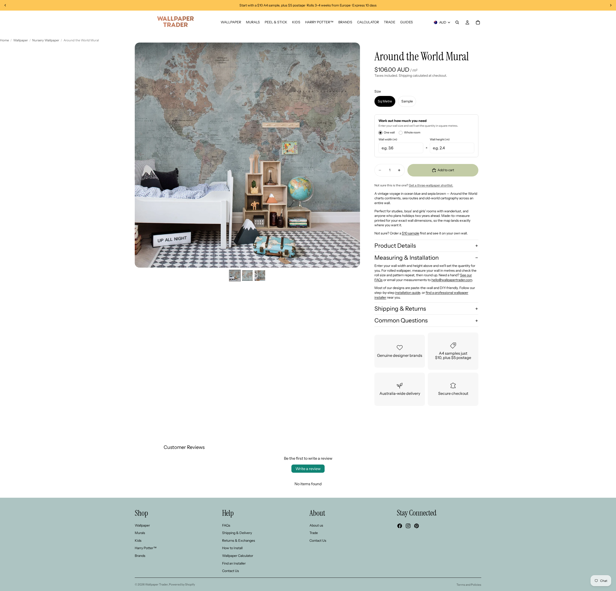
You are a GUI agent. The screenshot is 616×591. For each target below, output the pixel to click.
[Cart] (478, 22)
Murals (140, 533)
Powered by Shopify (182, 584)
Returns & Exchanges (238, 540)
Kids (138, 540)
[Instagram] (408, 526)
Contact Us (230, 571)
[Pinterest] (416, 526)
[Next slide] (610, 5)
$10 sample (410, 233)
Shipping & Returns (400, 308)
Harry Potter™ (146, 548)
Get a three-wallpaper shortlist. (431, 185)
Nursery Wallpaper (45, 40)
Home (4, 40)
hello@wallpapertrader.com (451, 280)
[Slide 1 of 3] (235, 275)
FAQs (226, 525)
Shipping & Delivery (237, 533)
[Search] (457, 22)
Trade (313, 533)
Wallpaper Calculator (237, 555)
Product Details (395, 245)
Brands (140, 555)
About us (316, 525)
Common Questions (401, 320)
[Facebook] (400, 526)
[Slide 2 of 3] (247, 275)
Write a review (308, 468)
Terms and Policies (468, 584)
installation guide (407, 292)
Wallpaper (20, 40)
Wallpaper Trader (156, 584)
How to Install (232, 548)
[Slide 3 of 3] (260, 275)
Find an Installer (234, 563)
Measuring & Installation (406, 257)
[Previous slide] (5, 5)
